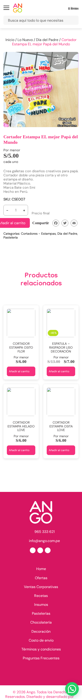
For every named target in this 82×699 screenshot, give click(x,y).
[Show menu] (6, 8)
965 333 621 (44, 531)
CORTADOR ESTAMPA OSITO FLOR (21, 347)
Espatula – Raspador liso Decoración (61, 347)
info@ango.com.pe (44, 540)
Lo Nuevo (25, 39)
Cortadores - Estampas (38, 233)
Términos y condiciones (41, 649)
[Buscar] (73, 20)
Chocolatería (41, 622)
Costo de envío (41, 640)
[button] (72, 689)
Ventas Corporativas (41, 587)
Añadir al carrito (19, 371)
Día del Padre (47, 39)
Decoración (41, 631)
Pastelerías (41, 613)
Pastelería (10, 237)
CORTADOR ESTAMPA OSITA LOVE (61, 426)
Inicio (9, 39)
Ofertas (41, 578)
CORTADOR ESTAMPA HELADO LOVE (21, 426)
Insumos (41, 604)
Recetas (41, 596)
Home (41, 569)
